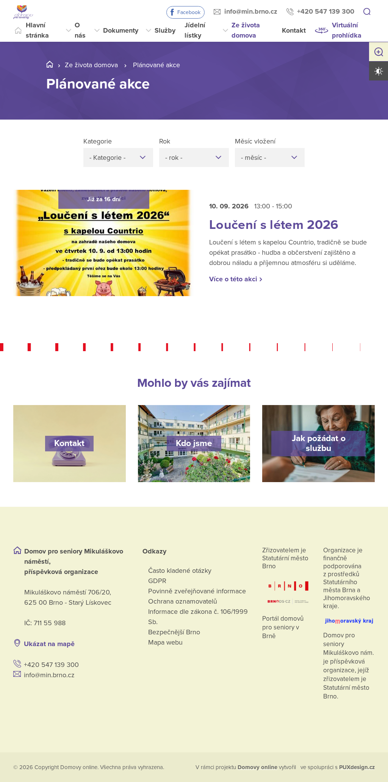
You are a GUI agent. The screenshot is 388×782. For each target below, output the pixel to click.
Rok (164, 141)
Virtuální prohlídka (346, 30)
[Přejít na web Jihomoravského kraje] (349, 618)
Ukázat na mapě (49, 644)
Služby (165, 30)
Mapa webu (165, 642)
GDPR (157, 581)
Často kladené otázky (179, 570)
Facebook (188, 12)
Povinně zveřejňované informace (197, 591)
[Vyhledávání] (366, 12)
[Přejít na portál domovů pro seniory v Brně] (288, 590)
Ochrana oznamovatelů (182, 601)
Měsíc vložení (255, 141)
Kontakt (294, 30)
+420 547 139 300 (325, 11)
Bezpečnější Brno (174, 632)
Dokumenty (120, 30)
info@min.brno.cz (250, 11)
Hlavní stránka (37, 30)
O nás (80, 30)
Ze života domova (246, 30)
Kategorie (97, 141)
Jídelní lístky (195, 30)
